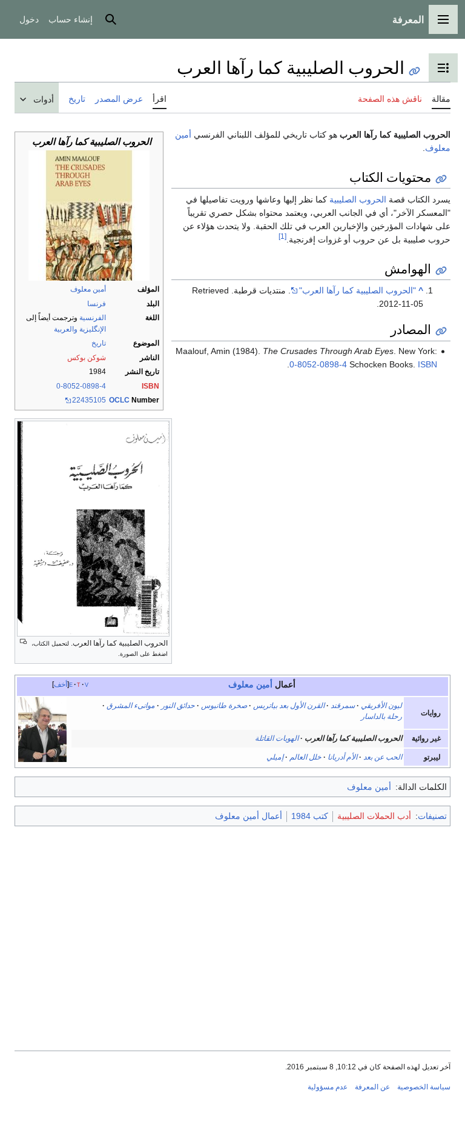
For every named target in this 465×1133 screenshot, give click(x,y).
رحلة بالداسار (381, 716)
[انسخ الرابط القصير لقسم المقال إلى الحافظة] (441, 179)
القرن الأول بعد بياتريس (289, 705)
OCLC (119, 400)
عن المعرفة (372, 1087)
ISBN (150, 386)
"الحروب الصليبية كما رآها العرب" (357, 290)
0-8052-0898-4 (81, 386)
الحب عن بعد (382, 757)
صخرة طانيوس (224, 705)
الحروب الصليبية (357, 199)
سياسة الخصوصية (423, 1087)
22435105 (89, 400)
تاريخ (98, 343)
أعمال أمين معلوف (248, 816)
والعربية (66, 329)
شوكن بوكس (86, 357)
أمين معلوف (88, 289)
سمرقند (343, 705)
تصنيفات (432, 816)
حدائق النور (178, 705)
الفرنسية (92, 317)
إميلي (274, 757)
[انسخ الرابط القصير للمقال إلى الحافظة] (414, 71)
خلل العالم (305, 757)
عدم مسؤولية (328, 1087)
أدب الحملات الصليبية (374, 816)
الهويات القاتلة (276, 738)
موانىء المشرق (131, 705)
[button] (443, 19)
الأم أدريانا (342, 757)
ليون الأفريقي (381, 705)
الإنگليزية (92, 329)
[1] (282, 237)
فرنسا (96, 303)
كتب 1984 (309, 816)
